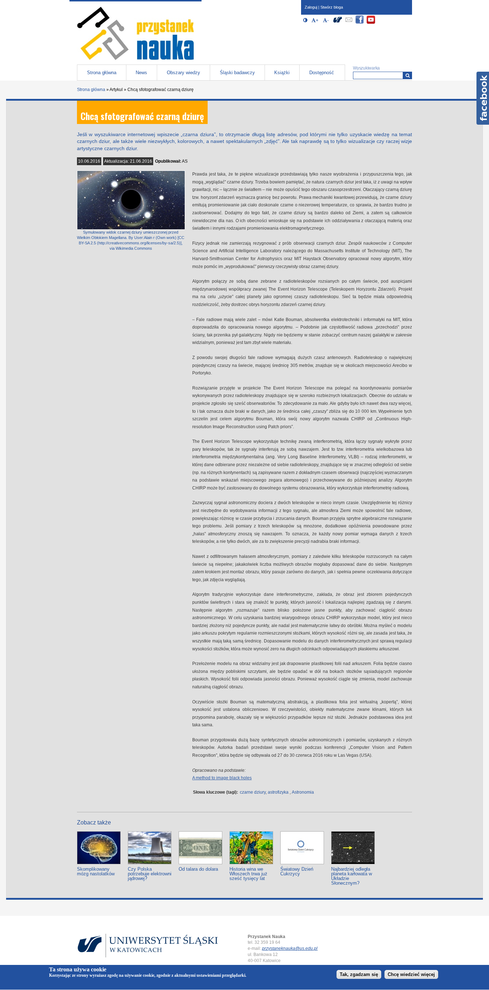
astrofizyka (278, 792)
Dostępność (321, 72)
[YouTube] (371, 23)
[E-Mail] (348, 23)
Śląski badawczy (237, 72)
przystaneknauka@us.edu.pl (290, 948)
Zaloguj (311, 7)
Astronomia (303, 792)
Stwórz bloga (331, 7)
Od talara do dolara (198, 869)
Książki (282, 72)
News (141, 72)
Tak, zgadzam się (359, 974)
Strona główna (101, 72)
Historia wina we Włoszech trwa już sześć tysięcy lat (248, 873)
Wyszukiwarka (366, 68)
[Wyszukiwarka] (407, 75)
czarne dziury (253, 792)
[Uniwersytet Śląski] (337, 23)
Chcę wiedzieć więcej (411, 974)
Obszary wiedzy (183, 72)
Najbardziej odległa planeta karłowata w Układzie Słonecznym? (351, 876)
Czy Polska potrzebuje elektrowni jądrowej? (149, 873)
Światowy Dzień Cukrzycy (296, 871)
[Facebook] (359, 23)
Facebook (482, 98)
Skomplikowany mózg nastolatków (96, 871)
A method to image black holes (222, 777)
